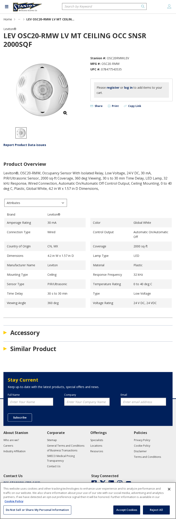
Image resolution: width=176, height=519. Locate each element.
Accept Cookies (126, 510)
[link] (19, 19)
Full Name (14, 394)
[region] (88, 500)
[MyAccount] (169, 6)
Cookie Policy (14, 501)
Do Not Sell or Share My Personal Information (37, 510)
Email (124, 394)
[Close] (169, 489)
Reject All (156, 510)
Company (70, 394)
